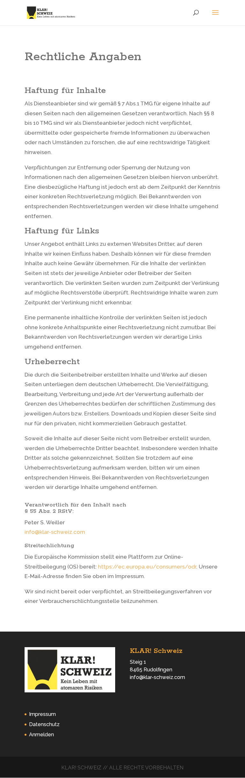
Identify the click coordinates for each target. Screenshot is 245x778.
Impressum (42, 714)
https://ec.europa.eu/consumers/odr (147, 566)
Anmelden (41, 735)
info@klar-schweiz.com (55, 532)
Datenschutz (44, 724)
